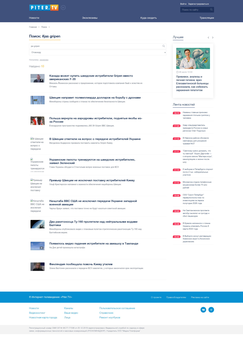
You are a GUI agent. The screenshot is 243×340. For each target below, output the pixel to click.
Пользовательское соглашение (117, 308)
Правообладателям (176, 297)
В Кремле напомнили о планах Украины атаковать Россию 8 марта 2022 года (196, 226)
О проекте (156, 297)
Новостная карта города (43, 317)
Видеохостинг (37, 313)
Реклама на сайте (200, 297)
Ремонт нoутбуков (109, 317)
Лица (67, 317)
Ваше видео (71, 313)
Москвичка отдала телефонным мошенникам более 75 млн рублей (197, 185)
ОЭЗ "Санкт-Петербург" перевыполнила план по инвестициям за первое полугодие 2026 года (193, 199)
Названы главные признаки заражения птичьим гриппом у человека (196, 115)
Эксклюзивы (89, 17)
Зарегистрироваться (198, 4)
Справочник (106, 313)
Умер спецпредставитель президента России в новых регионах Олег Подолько (195, 128)
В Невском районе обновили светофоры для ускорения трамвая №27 (196, 141)
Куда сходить (148, 17)
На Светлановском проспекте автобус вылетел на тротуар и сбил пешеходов (196, 213)
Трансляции (207, 17)
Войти (183, 4)
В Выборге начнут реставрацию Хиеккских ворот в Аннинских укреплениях (197, 239)
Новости (34, 17)
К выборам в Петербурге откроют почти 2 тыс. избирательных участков (198, 172)
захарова (44, 60)
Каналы (68, 308)
